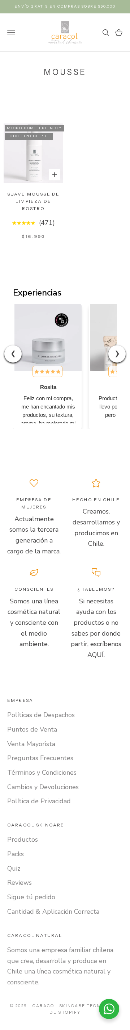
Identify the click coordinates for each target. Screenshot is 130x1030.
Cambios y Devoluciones (43, 787)
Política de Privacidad (39, 801)
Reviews (19, 882)
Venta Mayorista (31, 744)
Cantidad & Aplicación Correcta (53, 911)
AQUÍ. (96, 654)
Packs (15, 854)
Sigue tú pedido (31, 897)
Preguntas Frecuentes (40, 758)
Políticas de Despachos (41, 715)
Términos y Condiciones (42, 772)
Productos (22, 839)
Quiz (13, 868)
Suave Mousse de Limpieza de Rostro (33, 201)
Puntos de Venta (32, 729)
